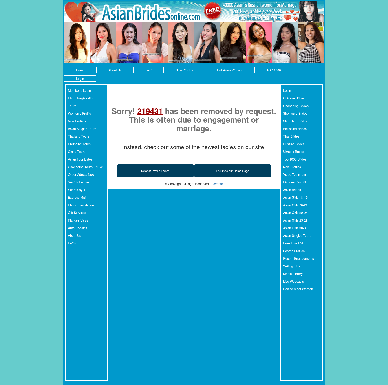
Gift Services (77, 212)
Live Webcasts (293, 281)
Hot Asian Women (230, 70)
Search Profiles (294, 251)
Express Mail (77, 197)
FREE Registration (81, 98)
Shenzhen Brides (295, 121)
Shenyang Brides (295, 113)
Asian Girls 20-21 (295, 205)
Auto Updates (77, 228)
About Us (114, 70)
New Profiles (184, 70)
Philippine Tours (79, 144)
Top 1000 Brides (294, 159)
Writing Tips (291, 266)
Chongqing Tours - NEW (85, 167)
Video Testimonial (295, 174)
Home (80, 70)
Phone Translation (81, 205)
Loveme (217, 183)
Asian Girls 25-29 (295, 220)
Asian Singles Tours (82, 128)
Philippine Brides (295, 128)
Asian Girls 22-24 (295, 212)
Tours (72, 105)
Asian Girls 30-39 (295, 228)
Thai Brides (291, 136)
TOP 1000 (274, 70)
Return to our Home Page (232, 171)
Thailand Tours (78, 136)
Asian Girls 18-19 (295, 197)
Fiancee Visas (78, 220)
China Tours (76, 151)
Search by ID (77, 189)
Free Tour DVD (293, 243)
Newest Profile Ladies (155, 171)
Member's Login (79, 90)
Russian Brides (293, 144)
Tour (148, 70)
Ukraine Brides (293, 151)
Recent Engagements (298, 258)
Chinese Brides (294, 98)
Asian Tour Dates (80, 159)
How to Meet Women (298, 289)
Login (80, 78)
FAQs (72, 243)
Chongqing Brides (296, 105)
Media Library (293, 273)
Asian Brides (292, 189)
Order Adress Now (81, 174)
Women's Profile (79, 113)
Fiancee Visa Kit (294, 182)
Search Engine (78, 182)
